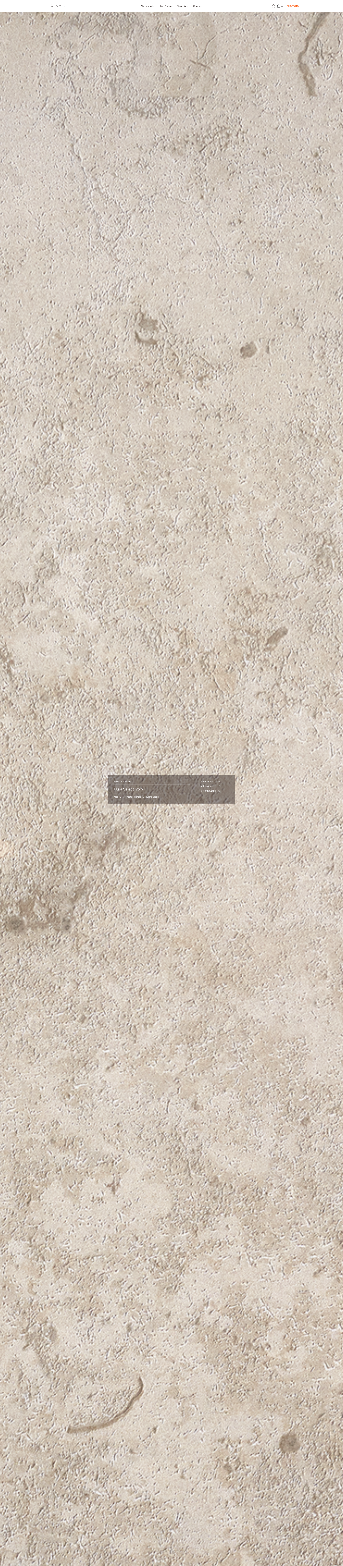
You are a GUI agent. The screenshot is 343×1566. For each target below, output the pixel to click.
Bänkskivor (182, 6)
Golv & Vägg (166, 6)
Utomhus (197, 6)
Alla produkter (148, 6)
